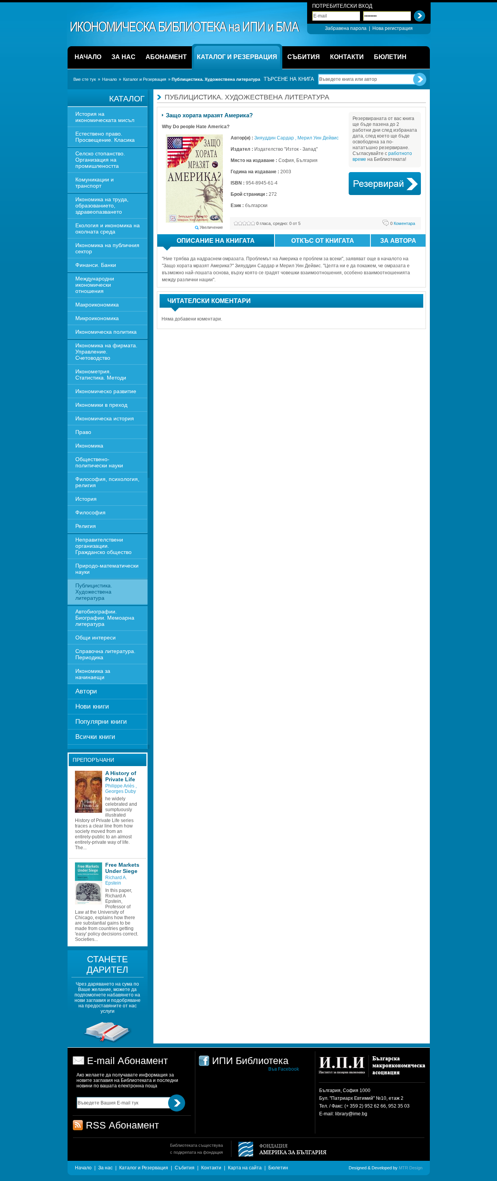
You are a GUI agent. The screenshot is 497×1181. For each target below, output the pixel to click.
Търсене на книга (289, 79)
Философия (90, 512)
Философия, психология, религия (107, 482)
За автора (398, 240)
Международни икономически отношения (94, 284)
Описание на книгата (216, 240)
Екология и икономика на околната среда (107, 228)
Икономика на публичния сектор (107, 248)
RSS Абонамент (122, 1125)
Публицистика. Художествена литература (93, 591)
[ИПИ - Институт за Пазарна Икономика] (344, 1069)
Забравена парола (346, 28)
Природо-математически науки (107, 569)
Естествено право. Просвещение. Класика (105, 137)
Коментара (402, 223)
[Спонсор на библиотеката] (107, 1042)
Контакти (211, 1168)
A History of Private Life (120, 776)
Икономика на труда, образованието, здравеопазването (102, 205)
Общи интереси (95, 637)
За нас (105, 1168)
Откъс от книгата (322, 240)
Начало (109, 79)
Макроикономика (97, 304)
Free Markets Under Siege (122, 868)
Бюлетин (278, 1168)
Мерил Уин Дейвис (318, 138)
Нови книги (92, 706)
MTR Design (410, 1167)
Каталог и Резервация (144, 79)
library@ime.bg (351, 1114)
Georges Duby (120, 791)
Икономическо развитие (105, 391)
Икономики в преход (101, 405)
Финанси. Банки (95, 265)
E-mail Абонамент (127, 1060)
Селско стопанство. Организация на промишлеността (100, 159)
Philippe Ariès (120, 786)
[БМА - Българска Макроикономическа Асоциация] (397, 1069)
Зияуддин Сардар (274, 138)
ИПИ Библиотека (185, 27)
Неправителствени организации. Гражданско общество (103, 546)
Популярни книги (101, 721)
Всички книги (95, 736)
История (86, 499)
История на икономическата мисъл (104, 117)
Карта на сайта (245, 1168)
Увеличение (211, 227)
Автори (86, 691)
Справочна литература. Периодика (105, 654)
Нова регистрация (392, 28)
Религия (85, 526)
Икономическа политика (106, 332)
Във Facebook (283, 1069)
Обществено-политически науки (99, 462)
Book (385, 183)
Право (83, 432)
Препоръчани (93, 760)
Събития (185, 1168)
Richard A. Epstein (116, 880)
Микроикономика (97, 318)
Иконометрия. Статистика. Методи (100, 374)
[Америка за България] (279, 1150)
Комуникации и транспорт (94, 182)
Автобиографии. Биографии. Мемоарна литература (104, 617)
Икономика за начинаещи (92, 674)
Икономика (89, 445)
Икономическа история (104, 418)
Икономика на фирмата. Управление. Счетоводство (106, 351)
